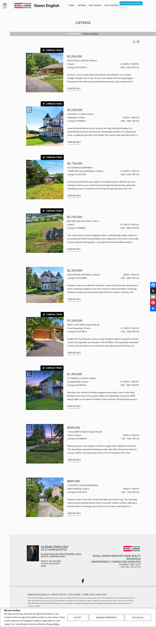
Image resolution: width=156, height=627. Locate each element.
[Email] (153, 297)
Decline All (138, 617)
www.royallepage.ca (39, 594)
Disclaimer (75, 594)
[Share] (153, 308)
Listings (81, 5)
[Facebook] (153, 285)
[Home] (23, 5)
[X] (153, 291)
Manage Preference (106, 617)
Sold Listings (111, 5)
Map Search (95, 5)
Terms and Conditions (94, 594)
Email (44, 566)
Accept (77, 617)
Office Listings (90, 34)
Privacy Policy (53, 624)
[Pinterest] (153, 303)
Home (71, 5)
